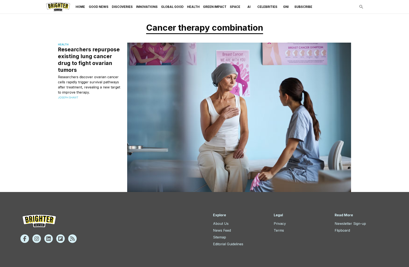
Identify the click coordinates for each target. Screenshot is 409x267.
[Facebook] (24, 238)
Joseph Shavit (68, 97)
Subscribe (303, 7)
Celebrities (267, 7)
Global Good (172, 7)
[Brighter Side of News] (58, 7)
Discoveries (122, 7)
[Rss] (72, 238)
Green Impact (214, 7)
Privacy (280, 223)
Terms (279, 230)
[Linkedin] (48, 238)
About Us (221, 223)
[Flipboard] (60, 238)
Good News (98, 7)
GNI (286, 7)
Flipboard (342, 230)
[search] (361, 7)
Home (80, 7)
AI (249, 7)
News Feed (222, 230)
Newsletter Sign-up (350, 223)
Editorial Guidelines (228, 244)
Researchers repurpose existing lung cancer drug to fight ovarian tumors (89, 59)
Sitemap (219, 237)
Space (235, 7)
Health (193, 7)
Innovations (147, 7)
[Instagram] (36, 238)
